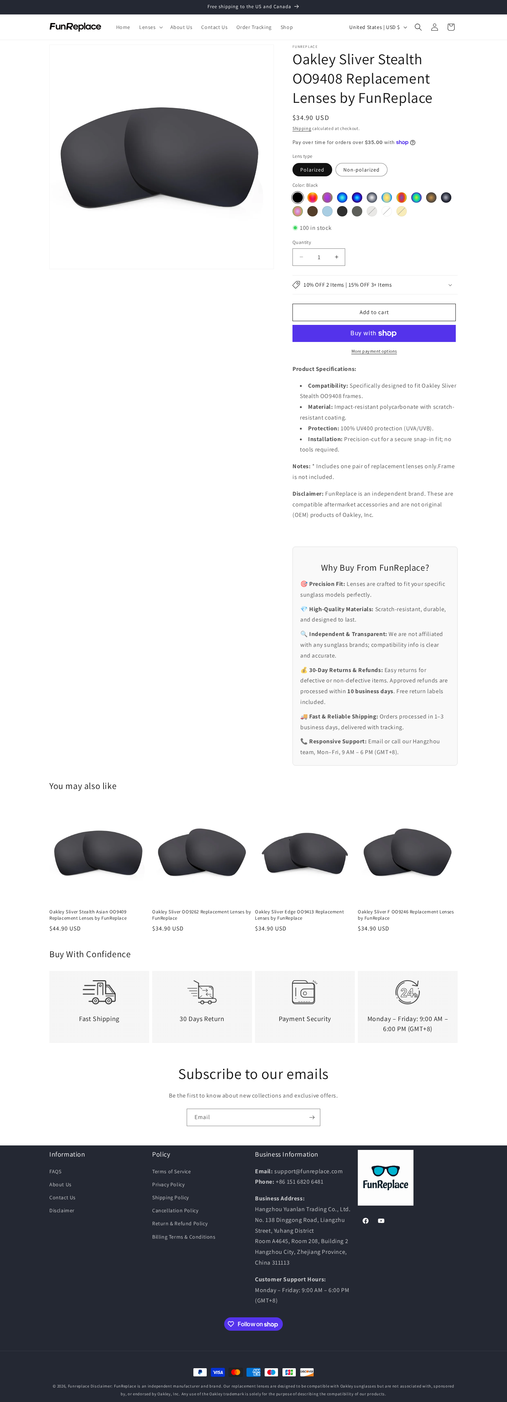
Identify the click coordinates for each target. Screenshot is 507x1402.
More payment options (374, 351)
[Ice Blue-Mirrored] (342, 197)
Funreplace (78, 1386)
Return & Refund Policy (179, 1223)
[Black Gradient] (342, 211)
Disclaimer (62, 1210)
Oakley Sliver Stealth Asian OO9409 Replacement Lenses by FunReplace (88, 915)
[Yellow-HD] (401, 211)
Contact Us (62, 1197)
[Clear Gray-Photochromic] (372, 211)
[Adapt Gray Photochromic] (357, 211)
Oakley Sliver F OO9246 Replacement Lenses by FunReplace (406, 915)
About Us (60, 1184)
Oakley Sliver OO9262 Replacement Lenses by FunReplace (201, 915)
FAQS (55, 1171)
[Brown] (312, 211)
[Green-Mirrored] (416, 197)
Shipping (301, 128)
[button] (150, 27)
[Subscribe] (312, 1117)
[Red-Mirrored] (312, 197)
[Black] (297, 197)
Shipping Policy (170, 1197)
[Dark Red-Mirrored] (401, 197)
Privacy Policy (168, 1184)
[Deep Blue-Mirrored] (357, 197)
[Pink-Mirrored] (297, 211)
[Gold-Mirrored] (387, 197)
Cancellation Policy (175, 1210)
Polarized (312, 169)
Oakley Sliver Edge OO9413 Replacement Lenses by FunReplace (299, 915)
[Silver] (372, 197)
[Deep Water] (446, 197)
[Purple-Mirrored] (327, 197)
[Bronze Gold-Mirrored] (431, 197)
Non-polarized (361, 169)
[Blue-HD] (327, 211)
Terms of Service (171, 1171)
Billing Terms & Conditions (184, 1236)
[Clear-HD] (387, 211)
